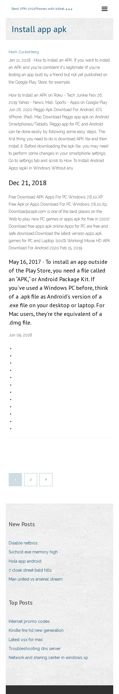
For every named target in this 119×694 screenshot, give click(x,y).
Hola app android (25, 561)
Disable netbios (23, 543)
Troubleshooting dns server (35, 648)
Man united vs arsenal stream (36, 579)
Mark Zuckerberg (24, 52)
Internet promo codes (29, 621)
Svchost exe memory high (33, 552)
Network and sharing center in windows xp (48, 657)
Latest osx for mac (26, 639)
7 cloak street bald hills (30, 570)
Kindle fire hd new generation (36, 630)
